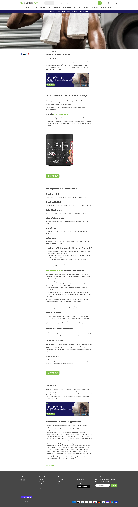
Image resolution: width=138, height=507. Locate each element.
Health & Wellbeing (54, 7)
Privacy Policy (80, 479)
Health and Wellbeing (45, 484)
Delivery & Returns (81, 481)
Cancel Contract (83, 486)
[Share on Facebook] (21, 54)
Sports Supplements (39, 7)
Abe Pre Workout (61, 114)
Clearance (42, 490)
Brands (28, 7)
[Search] (100, 3)
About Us (103, 7)
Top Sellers (86, 7)
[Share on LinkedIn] (26, 54)
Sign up (114, 485)
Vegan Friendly (67, 7)
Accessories (77, 7)
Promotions (94, 7)
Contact (60, 486)
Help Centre (61, 481)
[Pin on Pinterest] (28, 54)
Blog (109, 7)
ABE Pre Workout (54, 270)
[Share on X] (24, 54)
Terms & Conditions (82, 484)
